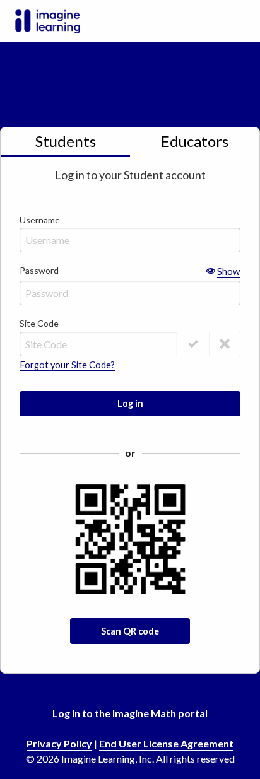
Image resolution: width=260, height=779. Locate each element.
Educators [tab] (194, 141)
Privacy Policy (59, 743)
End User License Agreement (166, 743)
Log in (130, 403)
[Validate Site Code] (193, 344)
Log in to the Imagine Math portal (130, 713)
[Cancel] (224, 344)
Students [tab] (65, 141)
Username (40, 219)
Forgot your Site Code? (67, 365)
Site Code (39, 323)
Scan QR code (130, 631)
